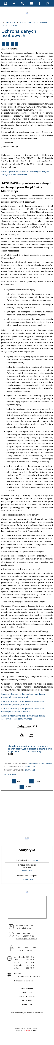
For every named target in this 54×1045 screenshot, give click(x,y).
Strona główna (27, 988)
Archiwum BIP (27, 1004)
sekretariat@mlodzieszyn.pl (26, 939)
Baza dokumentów (27, 996)
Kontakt (16, 44)
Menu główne (31, 3)
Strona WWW (27, 1000)
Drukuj (7, 44)
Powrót (12, 44)
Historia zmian (10, 775)
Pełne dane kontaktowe (23, 981)
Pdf (3, 44)
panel (48, 3)
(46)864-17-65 (28, 936)
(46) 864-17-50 (28, 933)
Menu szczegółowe (40, 3)
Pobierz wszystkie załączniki (21, 735)
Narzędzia (23, 3)
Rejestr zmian (27, 992)
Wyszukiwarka (14, 3)
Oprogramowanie (31, 735)
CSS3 (26, 1021)
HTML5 (22, 1021)
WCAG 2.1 (35, 1021)
